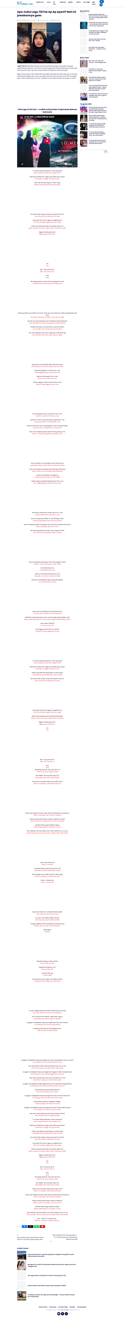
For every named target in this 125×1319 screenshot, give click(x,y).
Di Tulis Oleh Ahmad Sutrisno (27, 20)
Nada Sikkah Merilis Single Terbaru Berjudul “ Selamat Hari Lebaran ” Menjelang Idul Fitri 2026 (98, 118)
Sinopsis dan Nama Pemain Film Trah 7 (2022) (97, 39)
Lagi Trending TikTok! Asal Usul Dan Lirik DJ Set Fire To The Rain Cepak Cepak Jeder (30, 1238)
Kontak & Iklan (63, 1307)
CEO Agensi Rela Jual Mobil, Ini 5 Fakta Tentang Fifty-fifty (47, 1275)
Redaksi (72, 1307)
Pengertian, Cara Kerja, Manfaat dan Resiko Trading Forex (97, 70)
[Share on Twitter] (30, 1226)
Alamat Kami (43, 1307)
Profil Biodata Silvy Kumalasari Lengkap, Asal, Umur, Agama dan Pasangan (98, 95)
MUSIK (53, 20)
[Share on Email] (42, 1226)
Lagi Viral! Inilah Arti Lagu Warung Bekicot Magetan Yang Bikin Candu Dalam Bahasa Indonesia (51, 1255)
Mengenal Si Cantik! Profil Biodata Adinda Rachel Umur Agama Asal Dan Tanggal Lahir (52, 1265)
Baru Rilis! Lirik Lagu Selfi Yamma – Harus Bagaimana (97, 61)
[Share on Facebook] (24, 1226)
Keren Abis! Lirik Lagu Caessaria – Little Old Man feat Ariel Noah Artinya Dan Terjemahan (98, 24)
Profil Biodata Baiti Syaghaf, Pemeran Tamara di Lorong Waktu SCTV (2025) (97, 78)
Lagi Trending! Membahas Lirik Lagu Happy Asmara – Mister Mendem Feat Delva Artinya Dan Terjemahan (98, 88)
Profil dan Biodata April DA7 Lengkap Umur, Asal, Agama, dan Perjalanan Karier (97, 141)
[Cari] (105, 151)
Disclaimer (52, 1307)
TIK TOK (58, 20)
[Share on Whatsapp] (36, 1226)
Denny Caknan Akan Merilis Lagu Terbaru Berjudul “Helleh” (47, 1285)
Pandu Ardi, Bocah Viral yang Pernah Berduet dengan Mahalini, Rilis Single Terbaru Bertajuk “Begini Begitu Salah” (98, 109)
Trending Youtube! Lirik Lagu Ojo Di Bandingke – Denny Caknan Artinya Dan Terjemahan (51, 1295)
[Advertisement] (47, 94)
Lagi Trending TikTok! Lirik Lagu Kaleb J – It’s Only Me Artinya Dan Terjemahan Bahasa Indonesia (65, 1237)
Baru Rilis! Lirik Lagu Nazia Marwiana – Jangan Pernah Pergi (97, 48)
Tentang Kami (81, 1307)
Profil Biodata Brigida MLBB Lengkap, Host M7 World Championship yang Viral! (97, 125)
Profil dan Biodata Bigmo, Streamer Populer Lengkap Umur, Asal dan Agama (97, 133)
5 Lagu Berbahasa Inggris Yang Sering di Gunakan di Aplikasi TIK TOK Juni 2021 (98, 32)
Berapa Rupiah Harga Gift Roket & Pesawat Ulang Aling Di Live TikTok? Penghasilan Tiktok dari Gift (98, 16)
